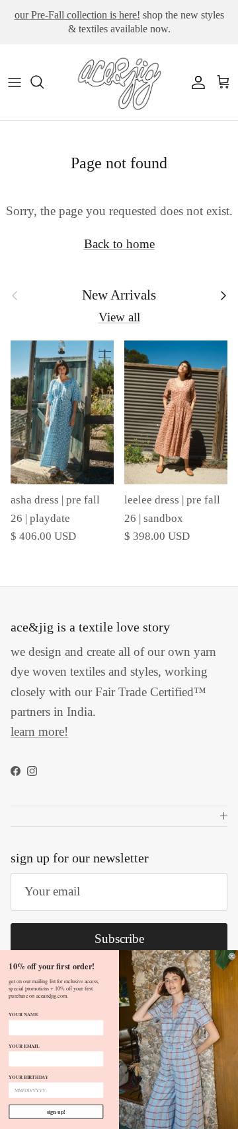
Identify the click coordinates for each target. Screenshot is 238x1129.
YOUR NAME (23, 1014)
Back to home (119, 244)
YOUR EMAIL (24, 1045)
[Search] (43, 81)
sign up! (56, 1112)
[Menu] (14, 81)
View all (119, 317)
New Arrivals (119, 295)
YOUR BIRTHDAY (28, 1077)
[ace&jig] (119, 82)
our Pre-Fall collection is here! (77, 14)
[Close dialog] (232, 956)
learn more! (39, 731)
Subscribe (119, 939)
